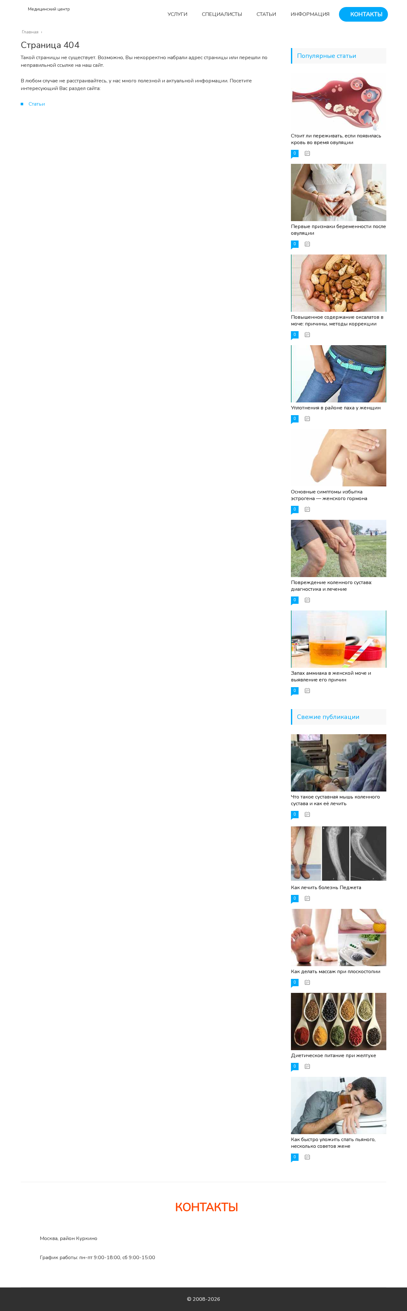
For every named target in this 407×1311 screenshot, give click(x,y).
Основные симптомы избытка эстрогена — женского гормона (329, 495)
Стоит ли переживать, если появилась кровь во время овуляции (336, 139)
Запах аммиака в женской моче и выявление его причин (331, 676)
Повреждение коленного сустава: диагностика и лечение (331, 586)
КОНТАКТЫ (366, 14)
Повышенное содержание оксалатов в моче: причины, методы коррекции (337, 320)
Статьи (37, 104)
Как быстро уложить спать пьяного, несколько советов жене (333, 1143)
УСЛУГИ (176, 14)
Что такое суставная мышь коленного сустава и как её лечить (335, 800)
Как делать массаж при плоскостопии (335, 971)
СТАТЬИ (265, 14)
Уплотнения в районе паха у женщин (336, 407)
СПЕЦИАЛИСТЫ (221, 14)
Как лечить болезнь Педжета (326, 887)
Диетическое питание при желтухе (333, 1055)
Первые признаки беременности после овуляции (338, 230)
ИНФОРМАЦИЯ (309, 14)
